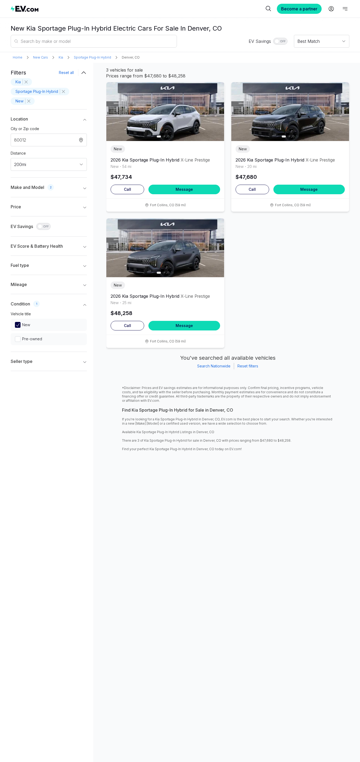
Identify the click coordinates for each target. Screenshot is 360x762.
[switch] (280, 41)
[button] (49, 120)
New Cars (40, 57)
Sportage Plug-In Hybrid (92, 57)
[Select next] (216, 108)
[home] (137, 8)
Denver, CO (131, 57)
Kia (61, 57)
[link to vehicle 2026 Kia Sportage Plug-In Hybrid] (165, 111)
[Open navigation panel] (345, 8)
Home (17, 57)
